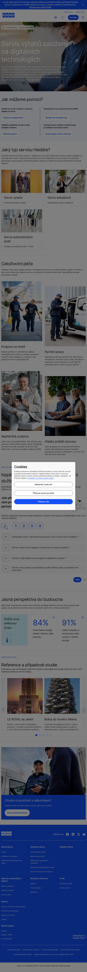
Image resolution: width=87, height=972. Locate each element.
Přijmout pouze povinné (43, 493)
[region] (43, 486)
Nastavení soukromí (43, 484)
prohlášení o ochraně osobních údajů (40, 478)
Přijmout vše (43, 502)
